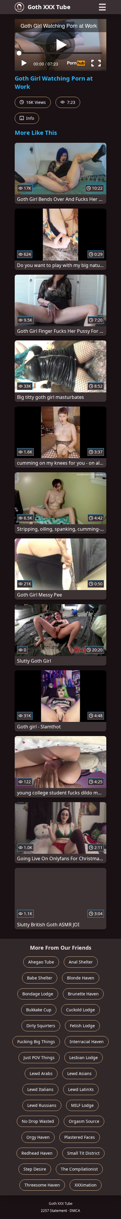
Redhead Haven (37, 1153)
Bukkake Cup (38, 1009)
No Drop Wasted (38, 1121)
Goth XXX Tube (49, 7)
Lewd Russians (41, 1105)
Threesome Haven (42, 1185)
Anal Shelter (81, 962)
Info (29, 118)
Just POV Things (39, 1057)
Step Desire (34, 1169)
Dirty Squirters (40, 1025)
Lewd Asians (79, 1073)
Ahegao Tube (41, 962)
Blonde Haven (80, 978)
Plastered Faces (79, 1137)
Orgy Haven (38, 1137)
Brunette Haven (83, 994)
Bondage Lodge (37, 994)
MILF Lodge (82, 1105)
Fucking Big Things (36, 1041)
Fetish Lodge (82, 1025)
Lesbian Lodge (83, 1057)
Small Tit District (83, 1153)
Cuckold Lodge (80, 1009)
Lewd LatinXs (81, 1089)
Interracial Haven (87, 1041)
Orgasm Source (84, 1121)
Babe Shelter (39, 978)
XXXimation (86, 1185)
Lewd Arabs (41, 1073)
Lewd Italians (40, 1089)
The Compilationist (79, 1169)
